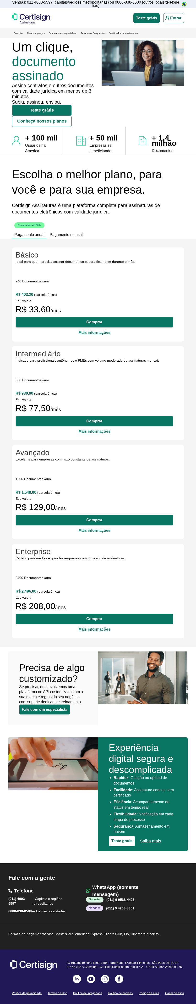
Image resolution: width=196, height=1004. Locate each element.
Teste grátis (146, 18)
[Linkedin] (77, 979)
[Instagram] (105, 979)
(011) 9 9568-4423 (120, 900)
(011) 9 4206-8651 (120, 908)
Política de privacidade (27, 993)
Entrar (175, 18)
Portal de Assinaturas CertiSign (31, 18)
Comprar (94, 322)
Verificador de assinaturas (123, 33)
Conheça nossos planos (42, 121)
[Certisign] (33, 965)
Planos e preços (36, 33)
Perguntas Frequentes (93, 33)
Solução (18, 33)
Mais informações (94, 333)
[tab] (29, 232)
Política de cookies (120, 993)
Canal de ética (174, 993)
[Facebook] (119, 979)
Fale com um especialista (62, 33)
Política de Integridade (87, 993)
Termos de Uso (57, 993)
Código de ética (149, 993)
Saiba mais (150, 841)
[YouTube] (91, 979)
